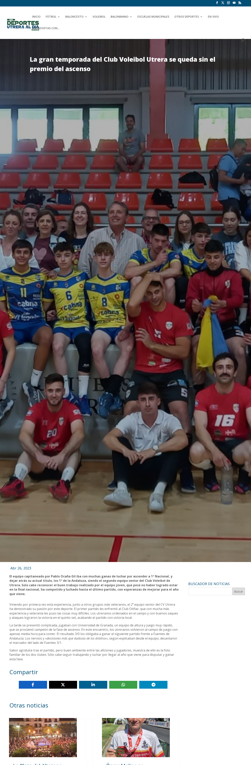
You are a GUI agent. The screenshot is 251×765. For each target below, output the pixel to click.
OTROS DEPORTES (186, 16)
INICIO (36, 16)
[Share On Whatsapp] (123, 685)
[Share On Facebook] (33, 685)
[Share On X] (63, 685)
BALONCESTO (74, 16)
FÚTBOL (51, 16)
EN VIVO (213, 16)
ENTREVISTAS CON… (46, 28)
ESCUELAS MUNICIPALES (153, 16)
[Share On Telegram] (153, 685)
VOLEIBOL (99, 16)
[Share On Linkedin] (93, 685)
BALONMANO (119, 16)
